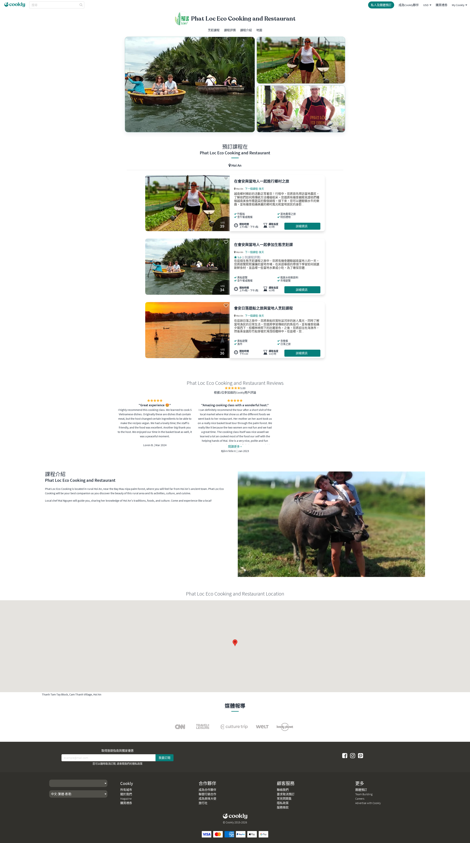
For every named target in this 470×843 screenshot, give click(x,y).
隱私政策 (137, 763)
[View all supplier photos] (190, 84)
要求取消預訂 (285, 794)
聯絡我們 (283, 790)
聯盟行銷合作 (207, 794)
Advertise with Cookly (368, 803)
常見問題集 (284, 798)
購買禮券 (441, 5)
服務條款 (283, 807)
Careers (359, 798)
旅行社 (203, 803)
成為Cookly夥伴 (409, 5)
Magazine (126, 798)
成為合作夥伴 (207, 790)
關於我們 (126, 794)
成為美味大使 (207, 798)
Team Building (364, 794)
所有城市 (126, 790)
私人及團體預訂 (381, 5)
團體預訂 (361, 790)
